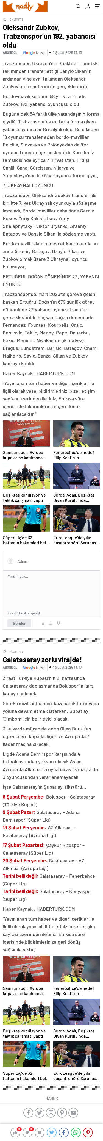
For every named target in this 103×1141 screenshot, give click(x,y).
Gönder (19, 623)
